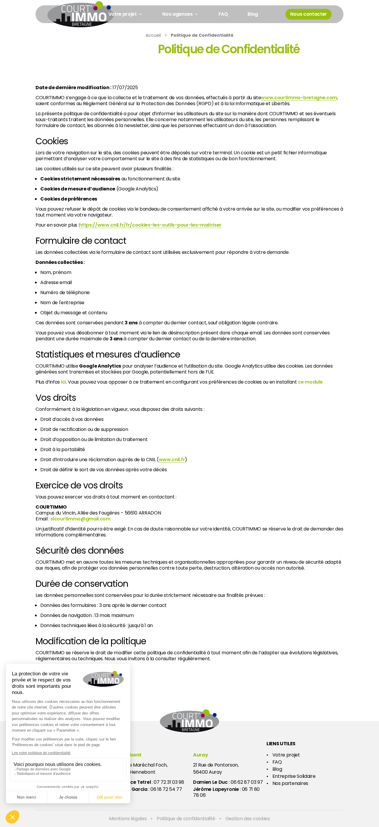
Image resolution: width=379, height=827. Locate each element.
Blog (253, 14)
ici (63, 382)
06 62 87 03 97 (247, 782)
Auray (200, 754)
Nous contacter (308, 14)
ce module (310, 382)
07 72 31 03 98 (169, 782)
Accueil (153, 35)
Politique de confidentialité (186, 819)
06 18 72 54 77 (166, 789)
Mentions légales (128, 819)
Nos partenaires (290, 783)
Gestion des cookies (247, 819)
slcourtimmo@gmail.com (80, 519)
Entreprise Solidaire (294, 776)
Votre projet (286, 755)
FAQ (223, 14)
